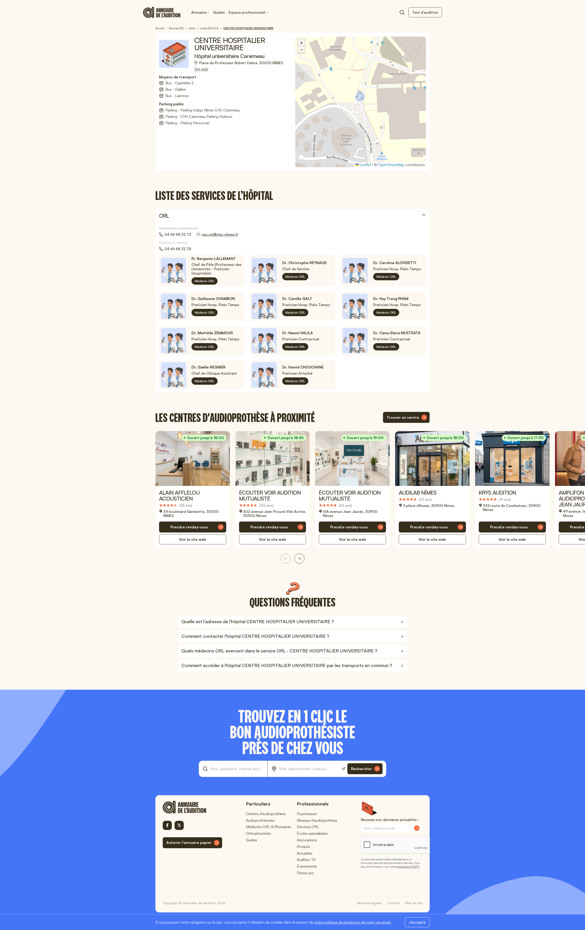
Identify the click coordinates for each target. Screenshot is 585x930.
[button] (360, 97)
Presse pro (305, 873)
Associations (307, 840)
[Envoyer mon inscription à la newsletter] (417, 828)
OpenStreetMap (391, 164)
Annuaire (198, 12)
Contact (393, 903)
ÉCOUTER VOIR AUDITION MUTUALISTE (270, 495)
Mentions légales (369, 903)
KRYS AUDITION (497, 492)
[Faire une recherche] (402, 12)
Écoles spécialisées (312, 833)
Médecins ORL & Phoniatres (268, 826)
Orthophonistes (258, 833)
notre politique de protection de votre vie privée (352, 922)
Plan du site (413, 903)
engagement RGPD (407, 866)
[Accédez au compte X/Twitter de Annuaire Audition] (179, 825)
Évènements (307, 866)
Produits (303, 846)
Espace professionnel (247, 12)
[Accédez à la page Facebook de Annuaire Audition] (167, 825)
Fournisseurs (307, 813)
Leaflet (365, 164)
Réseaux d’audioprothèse (317, 820)
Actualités (304, 853)
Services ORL (308, 826)
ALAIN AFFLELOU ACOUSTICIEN (179, 495)
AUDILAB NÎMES (417, 492)
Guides (219, 12)
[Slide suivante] (299, 559)
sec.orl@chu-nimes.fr (220, 234)
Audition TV (306, 859)
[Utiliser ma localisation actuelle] (344, 769)
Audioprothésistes (260, 820)
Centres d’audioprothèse (266, 813)
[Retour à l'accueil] (192, 807)
